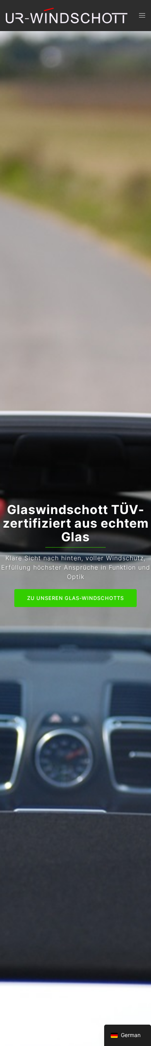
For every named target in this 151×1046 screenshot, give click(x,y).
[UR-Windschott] (66, 15)
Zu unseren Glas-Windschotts (75, 598)
